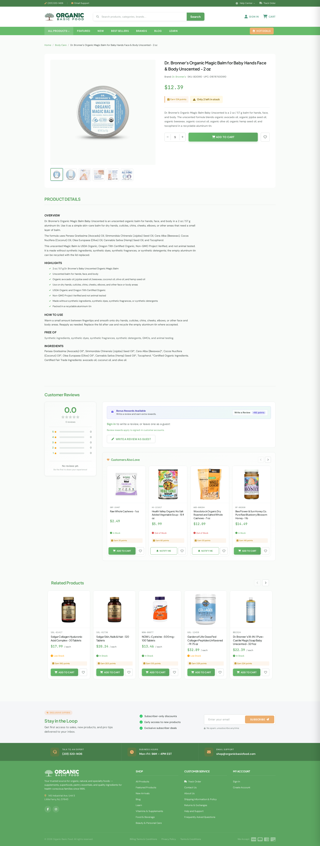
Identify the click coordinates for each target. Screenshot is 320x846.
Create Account (241, 787)
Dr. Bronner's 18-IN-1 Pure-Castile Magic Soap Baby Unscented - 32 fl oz (248, 640)
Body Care (60, 45)
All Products (142, 781)
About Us (189, 793)
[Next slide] (268, 460)
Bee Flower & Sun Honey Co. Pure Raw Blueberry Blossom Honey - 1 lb (251, 514)
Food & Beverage (145, 817)
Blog (138, 799)
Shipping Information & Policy (200, 799)
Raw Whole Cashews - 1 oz (124, 511)
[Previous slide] (261, 460)
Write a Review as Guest (133, 439)
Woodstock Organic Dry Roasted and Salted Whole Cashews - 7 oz (208, 514)
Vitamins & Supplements (149, 811)
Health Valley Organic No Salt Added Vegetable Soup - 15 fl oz (168, 514)
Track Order (269, 3)
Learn (139, 805)
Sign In (236, 781)
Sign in (111, 424)
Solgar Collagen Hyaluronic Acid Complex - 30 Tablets (66, 638)
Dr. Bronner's (179, 76)
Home (47, 45)
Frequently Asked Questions (199, 817)
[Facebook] (47, 809)
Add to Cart (224, 137)
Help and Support (194, 811)
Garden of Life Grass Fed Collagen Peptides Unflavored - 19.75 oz (205, 640)
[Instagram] (56, 809)
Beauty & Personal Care (149, 823)
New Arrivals (143, 793)
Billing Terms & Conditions (143, 839)
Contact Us (190, 787)
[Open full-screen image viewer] (149, 65)
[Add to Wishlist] (140, 551)
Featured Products (146, 787)
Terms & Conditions (190, 839)
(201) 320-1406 (55, 3)
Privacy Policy (168, 839)
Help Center (246, 3)
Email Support (81, 3)
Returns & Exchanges (195, 805)
